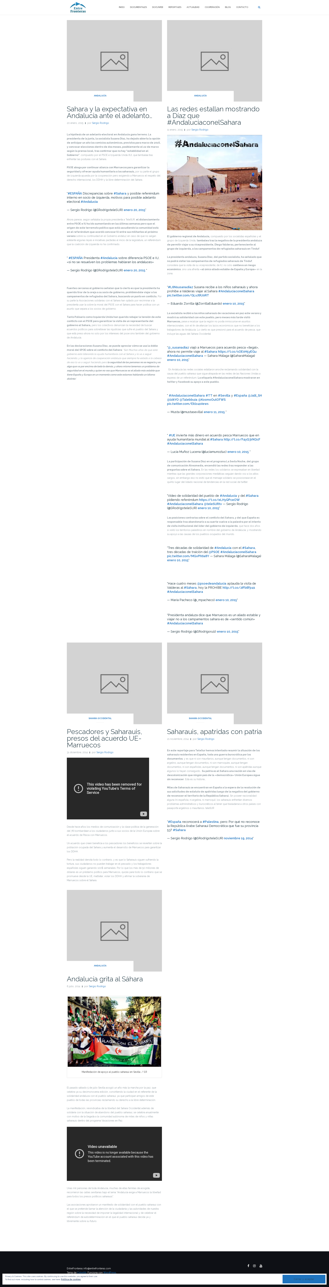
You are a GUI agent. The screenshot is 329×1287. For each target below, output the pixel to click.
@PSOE (214, 552)
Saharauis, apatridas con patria (214, 731)
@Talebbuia (188, 399)
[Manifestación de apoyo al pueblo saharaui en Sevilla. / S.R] (114, 1032)
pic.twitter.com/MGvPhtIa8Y (188, 556)
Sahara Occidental (100, 718)
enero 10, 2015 (233, 303)
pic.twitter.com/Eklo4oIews (188, 404)
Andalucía (100, 96)
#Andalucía (222, 548)
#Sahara (120, 193)
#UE (172, 435)
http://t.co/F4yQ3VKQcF (242, 439)
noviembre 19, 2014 (238, 838)
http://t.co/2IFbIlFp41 (239, 587)
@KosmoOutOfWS (212, 399)
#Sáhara (190, 587)
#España (240, 395)
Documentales (138, 7)
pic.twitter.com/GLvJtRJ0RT (188, 295)
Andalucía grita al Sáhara (105, 979)
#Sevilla (224, 395)
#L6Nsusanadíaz (180, 287)
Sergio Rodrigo (100, 123)
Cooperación (212, 7)
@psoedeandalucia (211, 583)
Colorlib (81, 1272)
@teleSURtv (213, 504)
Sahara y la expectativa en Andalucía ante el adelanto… (109, 112)
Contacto (242, 7)
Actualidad (193, 7)
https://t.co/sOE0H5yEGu (237, 351)
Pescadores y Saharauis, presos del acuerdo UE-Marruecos (104, 738)
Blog (228, 7)
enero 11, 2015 (214, 412)
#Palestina (211, 822)
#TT (209, 395)
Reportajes (174, 7)
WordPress (109, 1272)
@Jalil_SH (255, 395)
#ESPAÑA (75, 193)
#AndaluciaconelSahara (236, 291)
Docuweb (157, 7)
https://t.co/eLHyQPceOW (219, 500)
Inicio (122, 7)
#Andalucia (89, 201)
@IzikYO (173, 399)
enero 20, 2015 (134, 210)
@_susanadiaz (178, 347)
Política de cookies (71, 1279)
